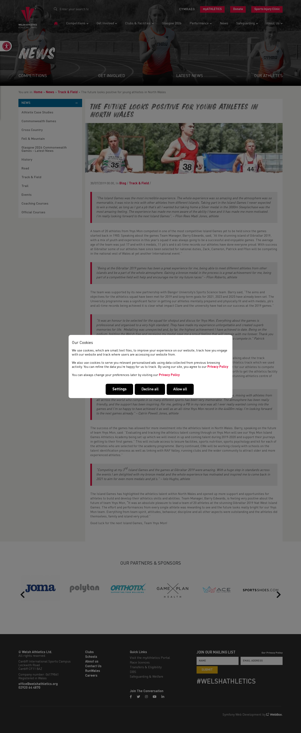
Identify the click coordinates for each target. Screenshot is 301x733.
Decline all (149, 389)
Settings (119, 389)
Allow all (180, 389)
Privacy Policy (217, 367)
